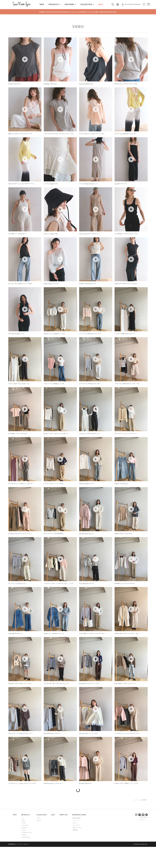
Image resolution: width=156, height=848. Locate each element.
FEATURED (69, 4)
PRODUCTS (54, 4)
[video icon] (25, 59)
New (42, 4)
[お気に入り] (144, 4)
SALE (100, 4)
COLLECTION (86, 4)
